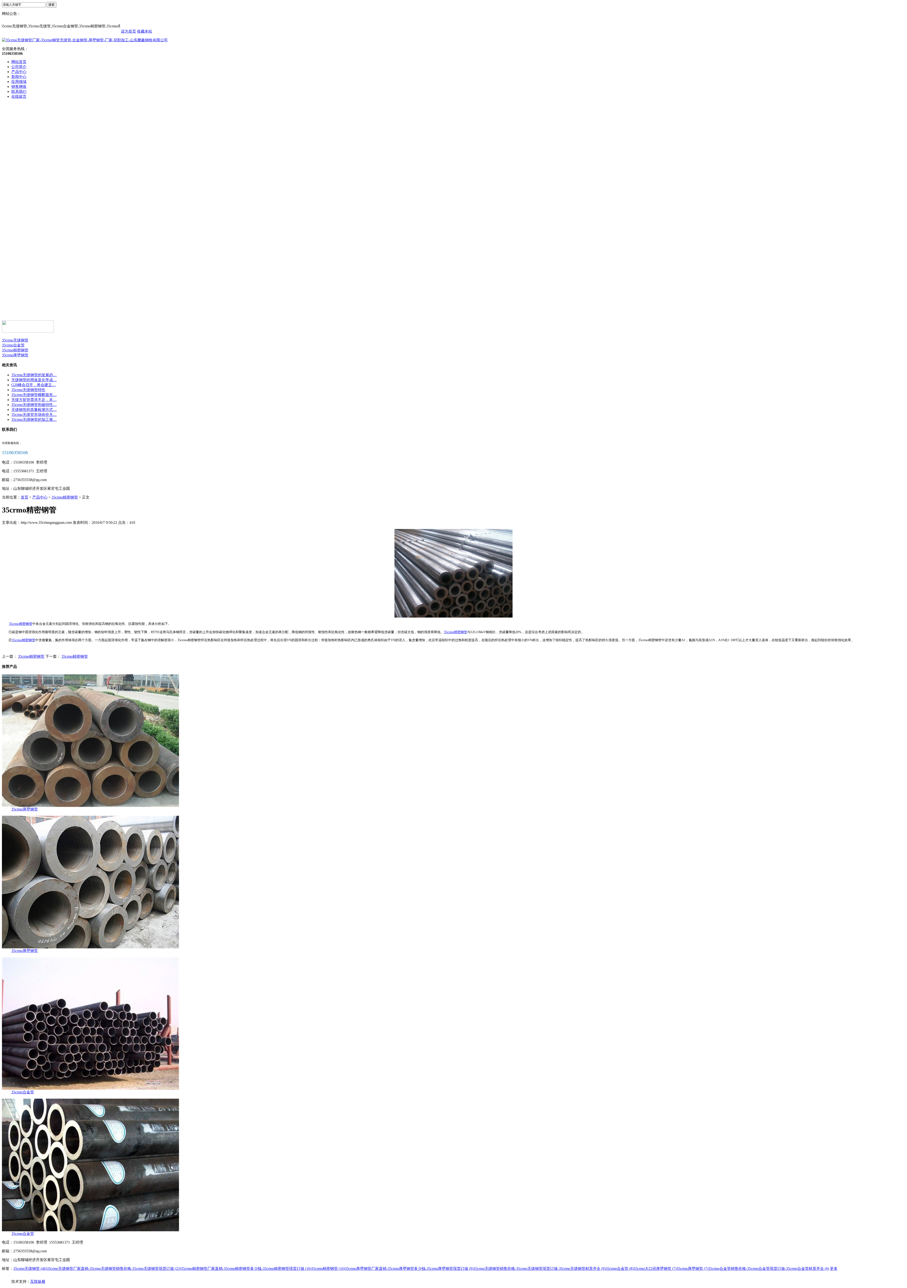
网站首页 (18, 62)
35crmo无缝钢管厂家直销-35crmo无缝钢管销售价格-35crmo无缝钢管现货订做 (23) (114, 1269)
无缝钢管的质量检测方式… (34, 410)
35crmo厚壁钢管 (15, 355)
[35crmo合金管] (90, 1089)
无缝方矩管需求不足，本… (34, 400)
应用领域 (18, 82)
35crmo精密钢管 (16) (328, 1269)
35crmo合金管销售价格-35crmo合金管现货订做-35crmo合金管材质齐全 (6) (768, 1269)
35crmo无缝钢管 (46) (30, 1269)
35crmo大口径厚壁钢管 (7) (654, 1269)
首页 (24, 497)
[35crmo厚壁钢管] (90, 806)
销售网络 (18, 87)
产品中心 (18, 72)
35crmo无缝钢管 (15, 340)
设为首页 (128, 31)
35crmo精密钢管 (15, 350)
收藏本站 (144, 31)
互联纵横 (37, 1281)
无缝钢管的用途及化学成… (34, 380)
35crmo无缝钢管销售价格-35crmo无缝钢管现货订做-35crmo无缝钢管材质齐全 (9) (539, 1269)
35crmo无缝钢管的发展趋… (34, 375)
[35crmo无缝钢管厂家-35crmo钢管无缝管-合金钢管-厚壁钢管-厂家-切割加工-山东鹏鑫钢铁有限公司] (85, 40)
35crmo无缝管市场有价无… (34, 415)
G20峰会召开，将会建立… (33, 385)
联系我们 (18, 92)
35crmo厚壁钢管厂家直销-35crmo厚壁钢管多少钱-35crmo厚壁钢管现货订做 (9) (409, 1269)
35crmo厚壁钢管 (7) (692, 1269)
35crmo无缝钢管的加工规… (34, 420)
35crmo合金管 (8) (619, 1269)
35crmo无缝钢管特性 (28, 390)
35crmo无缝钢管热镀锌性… (34, 405)
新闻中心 (18, 77)
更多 (834, 1269)
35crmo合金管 (13, 345)
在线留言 (18, 96)
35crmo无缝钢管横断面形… (34, 395)
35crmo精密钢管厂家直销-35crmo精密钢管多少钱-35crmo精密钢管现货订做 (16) (246, 1269)
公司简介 (18, 67)
